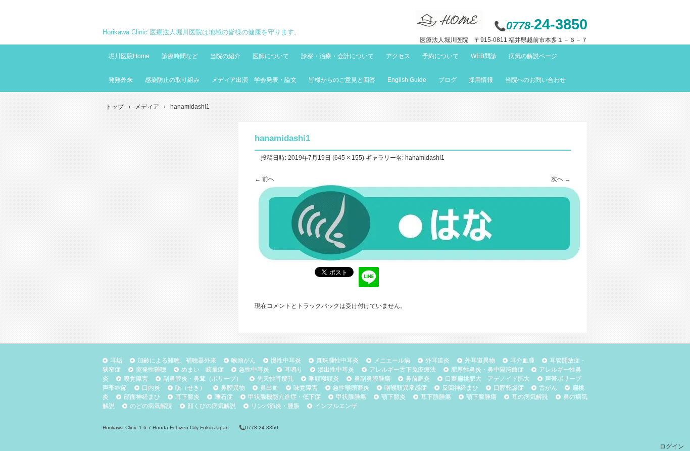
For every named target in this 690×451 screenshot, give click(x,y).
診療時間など (180, 56)
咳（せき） (190, 387)
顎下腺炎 (393, 396)
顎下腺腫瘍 (481, 396)
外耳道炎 (437, 360)
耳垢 (116, 360)
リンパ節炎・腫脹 (275, 406)
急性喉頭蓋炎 (351, 387)
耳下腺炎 (187, 396)
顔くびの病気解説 (211, 406)
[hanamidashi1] (417, 259)
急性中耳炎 (254, 369)
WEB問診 (484, 56)
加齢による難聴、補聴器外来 (176, 360)
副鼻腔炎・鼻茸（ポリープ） (202, 378)
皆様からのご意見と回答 (342, 79)
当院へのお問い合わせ (535, 79)
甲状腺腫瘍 (351, 396)
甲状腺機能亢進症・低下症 (284, 396)
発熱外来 (121, 79)
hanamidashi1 (425, 157)
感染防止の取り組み (172, 79)
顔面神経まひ (142, 396)
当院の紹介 (225, 56)
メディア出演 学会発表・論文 (254, 79)
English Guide (406, 79)
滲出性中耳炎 (336, 369)
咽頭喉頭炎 (324, 378)
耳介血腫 (522, 360)
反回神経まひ (460, 387)
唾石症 (224, 396)
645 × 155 (348, 157)
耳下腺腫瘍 (436, 396)
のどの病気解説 (151, 406)
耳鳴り (293, 369)
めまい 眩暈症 (202, 369)
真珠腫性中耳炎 (337, 360)
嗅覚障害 (136, 378)
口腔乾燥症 (509, 387)
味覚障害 (305, 387)
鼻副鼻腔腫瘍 (372, 378)
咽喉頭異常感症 (405, 387)
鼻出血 (269, 387)
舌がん (548, 387)
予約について (440, 56)
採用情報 (481, 79)
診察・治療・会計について (337, 56)
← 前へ (264, 179)
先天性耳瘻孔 (275, 378)
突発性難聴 (151, 369)
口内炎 (151, 387)
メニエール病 (392, 360)
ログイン (672, 446)
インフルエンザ (336, 406)
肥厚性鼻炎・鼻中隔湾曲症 (487, 369)
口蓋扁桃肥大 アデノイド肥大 (487, 378)
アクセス (398, 56)
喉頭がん (243, 360)
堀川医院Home (129, 56)
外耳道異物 (480, 360)
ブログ (447, 79)
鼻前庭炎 (418, 378)
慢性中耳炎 (286, 360)
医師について (271, 56)
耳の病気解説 (530, 396)
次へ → (561, 179)
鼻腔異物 (233, 387)
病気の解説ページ (533, 56)
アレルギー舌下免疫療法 (402, 369)
